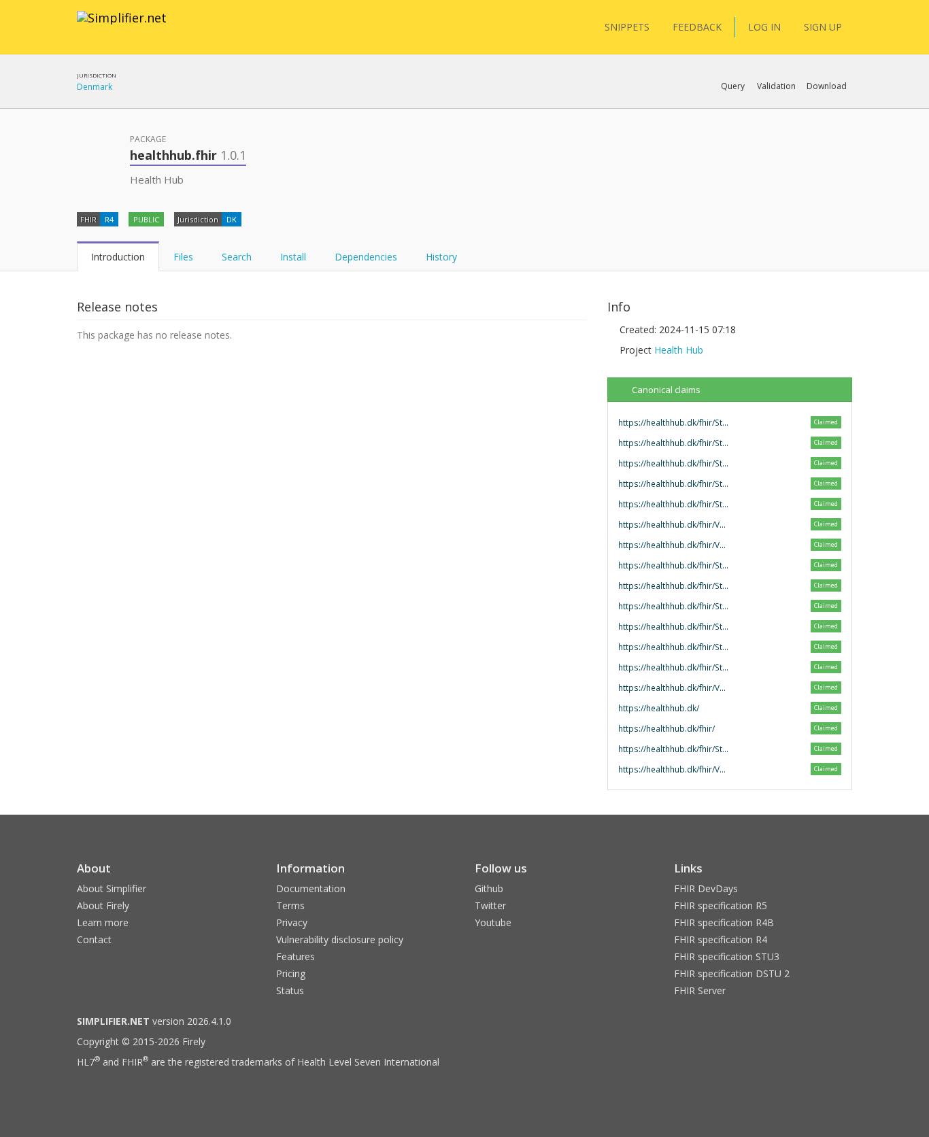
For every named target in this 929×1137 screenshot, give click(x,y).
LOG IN (764, 26)
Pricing (290, 973)
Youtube (493, 922)
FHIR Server (700, 990)
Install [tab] (293, 256)
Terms (290, 905)
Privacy (291, 922)
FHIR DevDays (706, 888)
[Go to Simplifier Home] (122, 27)
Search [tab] (237, 256)
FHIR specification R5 (720, 905)
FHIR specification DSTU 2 (732, 973)
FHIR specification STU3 (726, 956)
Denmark (94, 86)
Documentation (310, 888)
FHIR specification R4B (724, 922)
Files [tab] (183, 256)
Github (489, 888)
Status (290, 990)
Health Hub (678, 349)
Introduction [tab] (118, 256)
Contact (94, 939)
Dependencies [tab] (366, 256)
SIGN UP (823, 26)
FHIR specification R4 (720, 939)
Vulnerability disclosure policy (339, 939)
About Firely (103, 905)
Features (295, 956)
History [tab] (441, 256)
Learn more (103, 922)
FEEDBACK (697, 26)
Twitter (490, 905)
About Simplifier (111, 888)
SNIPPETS (627, 26)
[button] (733, 86)
